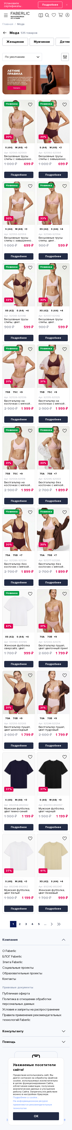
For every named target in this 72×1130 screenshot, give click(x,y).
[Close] (67, 4)
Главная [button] (7, 24)
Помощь (8, 1042)
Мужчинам (42, 42)
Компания (10, 940)
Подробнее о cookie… (26, 1097)
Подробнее (50, 4)
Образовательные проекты (22, 973)
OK (36, 1116)
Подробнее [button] (19, 174)
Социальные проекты (18, 968)
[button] (36, 5)
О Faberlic (9, 951)
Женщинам (15, 42)
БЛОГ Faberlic (12, 957)
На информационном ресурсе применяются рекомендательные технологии (32, 1105)
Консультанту (12, 1031)
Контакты (9, 979)
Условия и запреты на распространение (31, 1009)
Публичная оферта (16, 993)
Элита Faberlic (12, 962)
